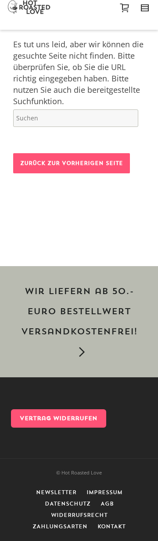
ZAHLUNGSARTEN (59, 526)
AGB (107, 503)
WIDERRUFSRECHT (79, 515)
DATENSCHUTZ (67, 503)
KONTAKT (111, 526)
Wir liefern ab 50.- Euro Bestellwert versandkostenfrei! (79, 311)
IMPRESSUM (104, 492)
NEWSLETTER (56, 492)
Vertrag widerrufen (58, 418)
